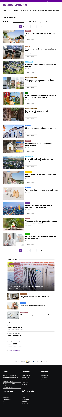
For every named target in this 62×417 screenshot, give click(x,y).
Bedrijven (55, 10)
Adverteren (38, 1)
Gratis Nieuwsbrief (7, 399)
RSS (3, 401)
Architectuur (33, 10)
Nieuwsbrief (44, 1)
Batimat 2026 (12, 344)
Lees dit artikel (30, 39)
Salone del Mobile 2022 (8, 387)
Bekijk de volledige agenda (14, 350)
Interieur (16, 10)
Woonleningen (24, 312)
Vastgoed (40, 10)
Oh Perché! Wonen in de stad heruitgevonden (9, 384)
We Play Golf (25, 403)
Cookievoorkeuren (26, 399)
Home (4, 10)
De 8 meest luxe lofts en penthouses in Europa (11, 378)
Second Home (28, 171)
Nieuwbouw (48, 10)
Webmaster (24, 401)
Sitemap (4, 403)
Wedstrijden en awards (31, 77)
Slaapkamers (24, 293)
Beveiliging (28, 30)
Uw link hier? (24, 384)
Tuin (21, 10)
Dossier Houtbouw (26, 375)
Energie (27, 218)
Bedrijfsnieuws (44, 375)
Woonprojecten (29, 61)
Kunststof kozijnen (26, 379)
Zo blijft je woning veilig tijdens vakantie (40, 33)
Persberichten (6, 397)
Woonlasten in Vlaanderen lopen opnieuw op (41, 190)
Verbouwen (26, 10)
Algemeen (28, 202)
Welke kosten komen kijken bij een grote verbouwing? (34, 314)
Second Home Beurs (14, 335)
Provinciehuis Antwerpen (8, 381)
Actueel (9, 10)
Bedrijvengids (44, 379)
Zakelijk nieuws (44, 377)
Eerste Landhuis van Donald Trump (10, 375)
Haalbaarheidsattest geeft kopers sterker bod (32, 305)
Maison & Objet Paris (15, 327)
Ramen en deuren (25, 377)
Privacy (23, 397)
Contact (34, 1)
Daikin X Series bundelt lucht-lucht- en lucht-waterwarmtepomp (26, 286)
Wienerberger (25, 382)
